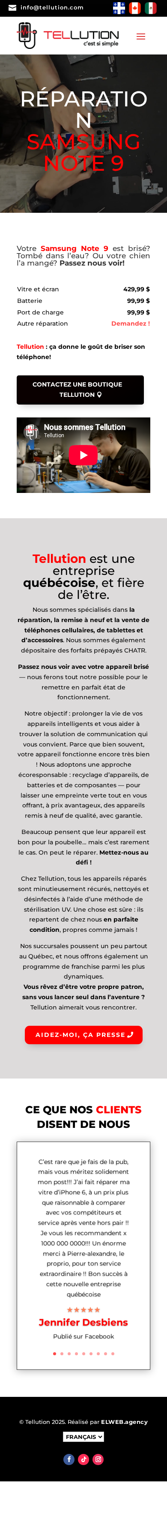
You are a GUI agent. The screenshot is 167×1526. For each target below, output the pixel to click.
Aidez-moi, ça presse (80, 1035)
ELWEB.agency (124, 1421)
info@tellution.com (52, 7)
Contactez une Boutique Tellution (77, 390)
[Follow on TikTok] (83, 1459)
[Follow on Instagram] (98, 1459)
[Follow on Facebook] (69, 1459)
